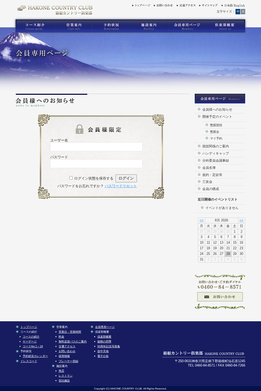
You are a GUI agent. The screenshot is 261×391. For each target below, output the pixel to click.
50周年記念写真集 (108, 346)
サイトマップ (208, 6)
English (232, 6)
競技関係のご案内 (215, 146)
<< (202, 220)
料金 (61, 336)
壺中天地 (103, 351)
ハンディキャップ (215, 153)
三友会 (207, 182)
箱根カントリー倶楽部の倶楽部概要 (226, 26)
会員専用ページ (105, 326)
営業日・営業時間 (70, 331)
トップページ (141, 6)
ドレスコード (28, 361)
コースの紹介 (31, 336)
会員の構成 (210, 189)
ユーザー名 (59, 140)
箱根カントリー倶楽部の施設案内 (148, 26)
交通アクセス (185, 6)
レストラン (66, 375)
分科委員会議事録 (215, 160)
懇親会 (214, 131)
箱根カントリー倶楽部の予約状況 (111, 26)
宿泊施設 (64, 380)
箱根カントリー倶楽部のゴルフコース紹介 (33, 26)
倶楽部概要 (104, 336)
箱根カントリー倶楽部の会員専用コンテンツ (186, 26)
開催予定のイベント (217, 117)
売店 (61, 370)
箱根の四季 (104, 341)
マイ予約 (216, 138)
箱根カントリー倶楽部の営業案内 (73, 26)
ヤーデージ (30, 341)
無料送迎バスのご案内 (73, 341)
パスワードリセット (121, 186)
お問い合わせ (162, 6)
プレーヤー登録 (68, 361)
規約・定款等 (212, 175)
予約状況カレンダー (35, 356)
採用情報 (64, 356)
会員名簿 (209, 168)
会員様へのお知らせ (217, 109)
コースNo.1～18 (33, 346)
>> (241, 220)
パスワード (59, 157)
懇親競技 (216, 125)
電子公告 (103, 356)
